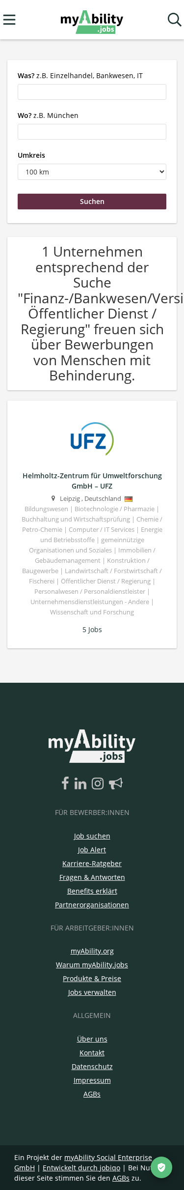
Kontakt (92, 1052)
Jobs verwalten (92, 992)
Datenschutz (92, 1066)
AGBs (92, 1094)
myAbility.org (92, 951)
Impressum (92, 1080)
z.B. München (48, 115)
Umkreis (31, 155)
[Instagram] (99, 784)
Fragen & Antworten (92, 877)
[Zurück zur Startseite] (92, 20)
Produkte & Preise (92, 978)
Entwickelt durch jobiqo (81, 1167)
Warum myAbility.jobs (92, 964)
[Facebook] (67, 784)
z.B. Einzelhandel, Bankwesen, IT (80, 75)
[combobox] (92, 92)
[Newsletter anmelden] (116, 784)
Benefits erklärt (92, 891)
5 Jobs (92, 629)
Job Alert (92, 849)
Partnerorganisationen (92, 904)
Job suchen (92, 836)
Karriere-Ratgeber (92, 863)
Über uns (92, 1039)
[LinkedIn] (82, 784)
